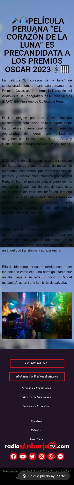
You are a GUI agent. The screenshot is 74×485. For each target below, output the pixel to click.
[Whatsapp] (51, 456)
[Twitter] (32, 456)
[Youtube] (23, 456)
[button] (37, 363)
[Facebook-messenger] (60, 456)
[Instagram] (42, 456)
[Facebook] (13, 456)
